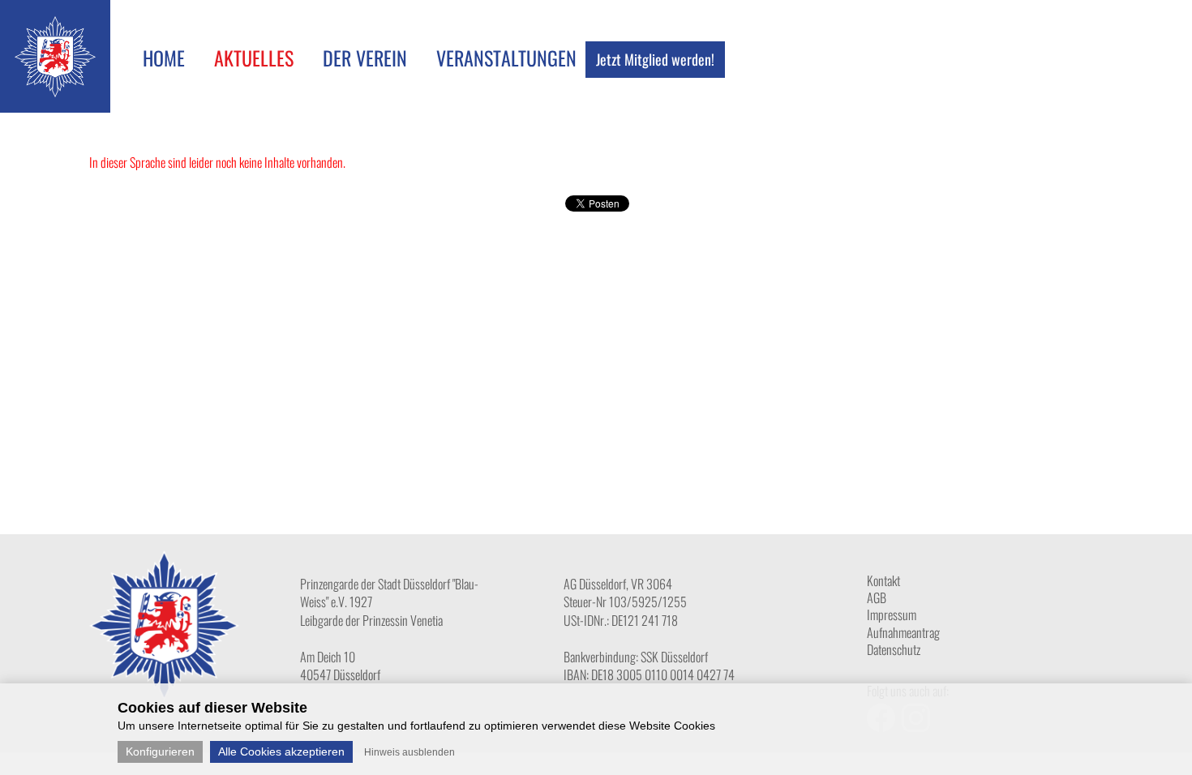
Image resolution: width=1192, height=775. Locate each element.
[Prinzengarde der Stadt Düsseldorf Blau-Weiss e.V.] (55, 91)
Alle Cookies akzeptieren (281, 751)
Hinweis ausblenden (409, 752)
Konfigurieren (160, 751)
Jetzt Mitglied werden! (655, 59)
